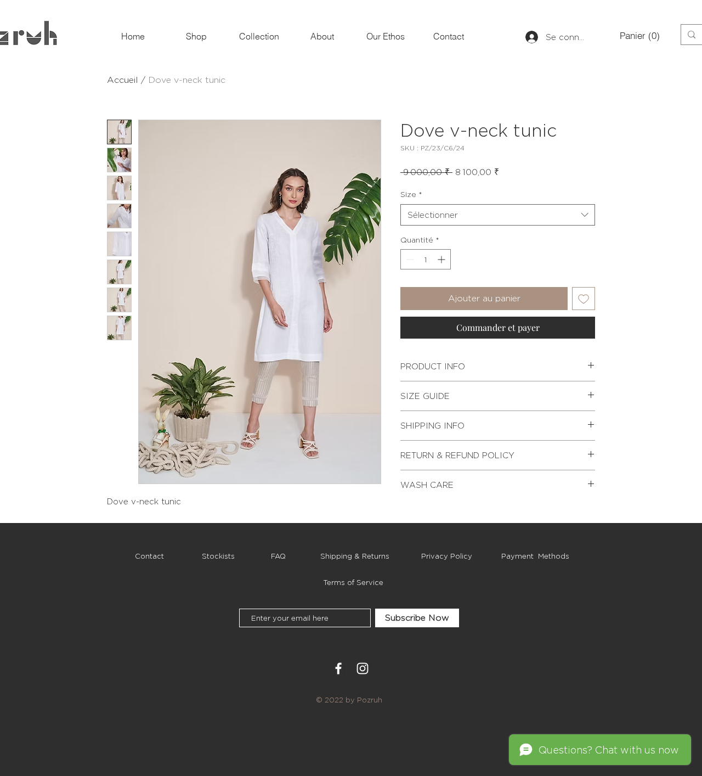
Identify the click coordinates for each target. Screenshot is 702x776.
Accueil (122, 80)
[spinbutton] (425, 259)
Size (411, 194)
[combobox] (497, 215)
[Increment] (442, 259)
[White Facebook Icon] (338, 668)
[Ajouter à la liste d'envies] (583, 298)
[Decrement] (409, 259)
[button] (638, 35)
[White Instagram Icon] (362, 668)
